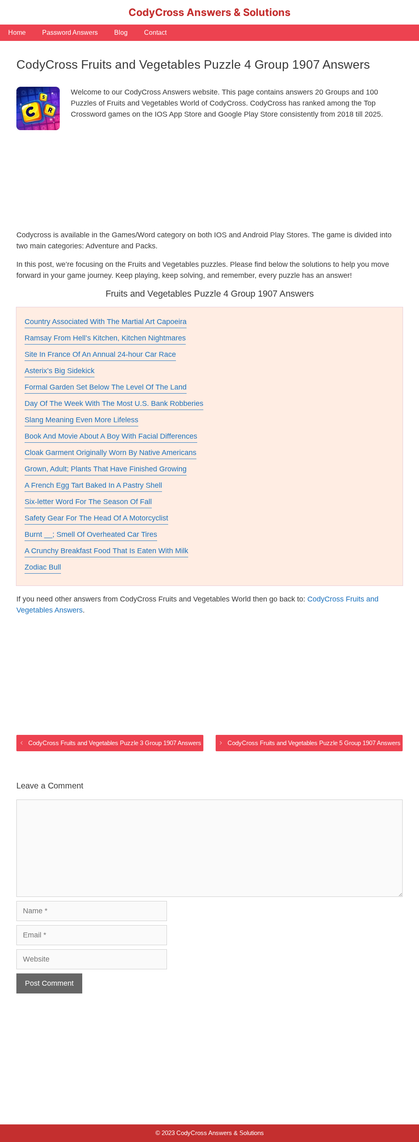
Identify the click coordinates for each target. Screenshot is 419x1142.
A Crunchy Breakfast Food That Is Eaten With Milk (106, 551)
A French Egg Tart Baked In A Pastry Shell (93, 485)
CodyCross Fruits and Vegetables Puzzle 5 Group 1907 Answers (314, 742)
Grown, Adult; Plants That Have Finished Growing (106, 469)
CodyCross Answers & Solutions (209, 12)
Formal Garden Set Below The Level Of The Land (106, 387)
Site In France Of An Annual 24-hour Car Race (100, 354)
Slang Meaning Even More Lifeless (81, 420)
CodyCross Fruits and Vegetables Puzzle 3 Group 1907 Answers (114, 742)
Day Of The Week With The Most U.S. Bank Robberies (114, 403)
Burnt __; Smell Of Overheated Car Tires (91, 534)
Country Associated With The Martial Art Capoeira (106, 322)
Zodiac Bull (43, 567)
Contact (155, 32)
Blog (121, 32)
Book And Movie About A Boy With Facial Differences (111, 436)
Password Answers (70, 32)
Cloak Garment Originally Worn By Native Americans (110, 452)
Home (17, 32)
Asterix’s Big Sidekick (60, 371)
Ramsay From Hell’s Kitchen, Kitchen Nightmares (105, 338)
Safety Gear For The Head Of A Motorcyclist (96, 518)
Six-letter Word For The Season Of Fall (88, 502)
